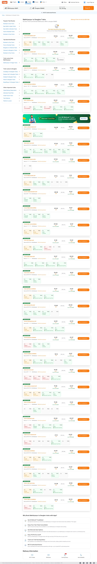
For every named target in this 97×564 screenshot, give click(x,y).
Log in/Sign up (90, 2)
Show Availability (83, 36)
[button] (88, 2)
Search (87, 8)
